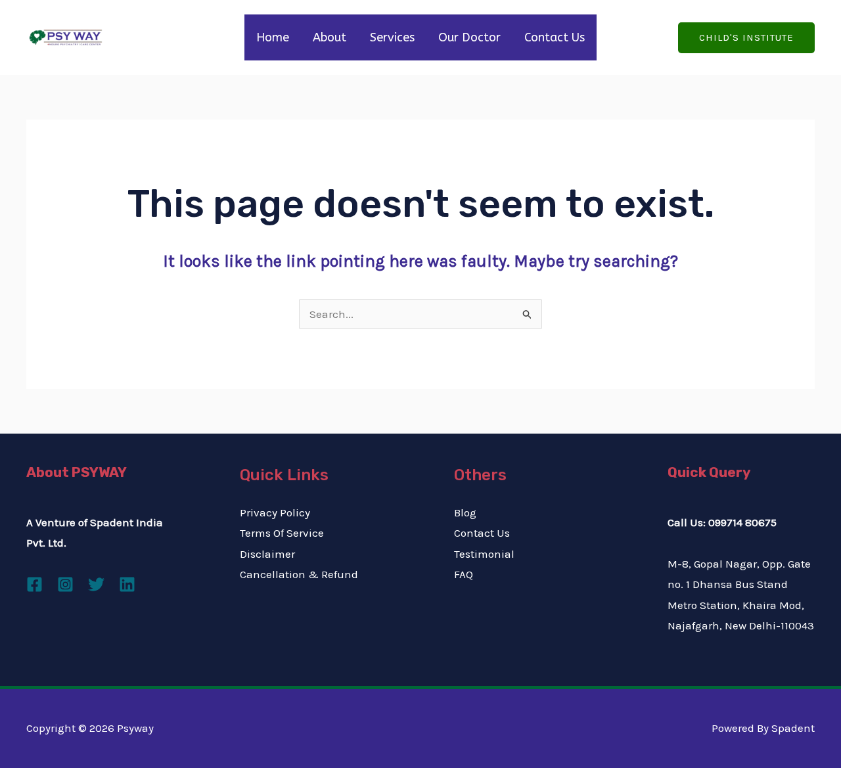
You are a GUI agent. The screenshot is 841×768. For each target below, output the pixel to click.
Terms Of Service (282, 532)
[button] (746, 37)
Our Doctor (469, 37)
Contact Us (554, 37)
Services (392, 37)
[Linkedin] (127, 584)
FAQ (463, 574)
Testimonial (484, 553)
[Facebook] (34, 584)
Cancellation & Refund (299, 574)
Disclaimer (267, 553)
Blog (465, 512)
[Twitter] (96, 584)
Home (272, 37)
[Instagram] (65, 584)
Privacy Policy (275, 512)
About (329, 37)
